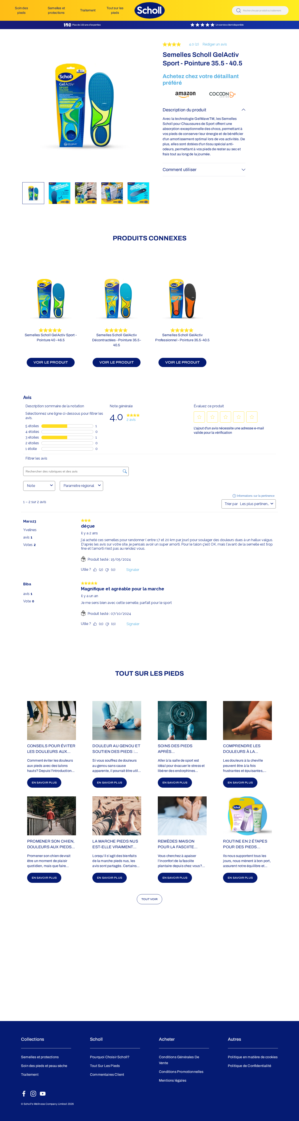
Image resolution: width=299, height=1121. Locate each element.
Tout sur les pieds (115, 10)
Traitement (88, 10)
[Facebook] (24, 1094)
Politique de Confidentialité (249, 1066)
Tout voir (149, 899)
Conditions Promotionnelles (181, 1072)
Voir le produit (50, 362)
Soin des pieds (21, 10)
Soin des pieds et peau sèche (44, 1066)
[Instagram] (33, 1094)
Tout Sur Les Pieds (105, 1066)
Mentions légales (172, 1080)
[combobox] (260, 10)
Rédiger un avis (214, 44)
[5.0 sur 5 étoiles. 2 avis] (50, 330)
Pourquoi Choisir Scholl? (109, 1057)
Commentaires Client (107, 1074)
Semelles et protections (56, 10)
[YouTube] (43, 1094)
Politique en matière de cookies (253, 1057)
